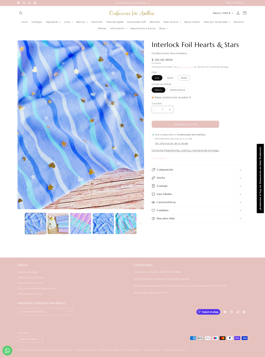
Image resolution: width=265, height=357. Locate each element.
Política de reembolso (85, 350)
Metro (158, 90)
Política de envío (152, 350)
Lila (157, 77)
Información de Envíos (30, 277)
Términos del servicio (29, 293)
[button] (20, 13)
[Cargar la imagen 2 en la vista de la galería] (58, 223)
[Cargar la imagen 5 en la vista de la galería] (125, 223)
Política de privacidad (108, 350)
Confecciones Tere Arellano (37, 350)
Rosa (184, 77)
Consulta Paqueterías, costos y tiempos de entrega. (185, 150)
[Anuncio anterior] (87, 3)
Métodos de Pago (27, 272)
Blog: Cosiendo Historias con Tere (37, 288)
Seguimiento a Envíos (30, 283)
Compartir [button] (161, 158)
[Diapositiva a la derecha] (140, 223)
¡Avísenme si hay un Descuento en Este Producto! (260, 178)
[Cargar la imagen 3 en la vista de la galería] (80, 223)
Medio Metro (179, 90)
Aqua (172, 78)
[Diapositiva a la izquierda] (20, 223)
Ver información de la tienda (171, 143)
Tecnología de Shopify (61, 350)
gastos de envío (186, 67)
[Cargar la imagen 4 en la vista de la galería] (103, 223)
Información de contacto (174, 350)
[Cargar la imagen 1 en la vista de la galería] (35, 223)
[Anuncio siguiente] (177, 3)
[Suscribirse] (69, 311)
